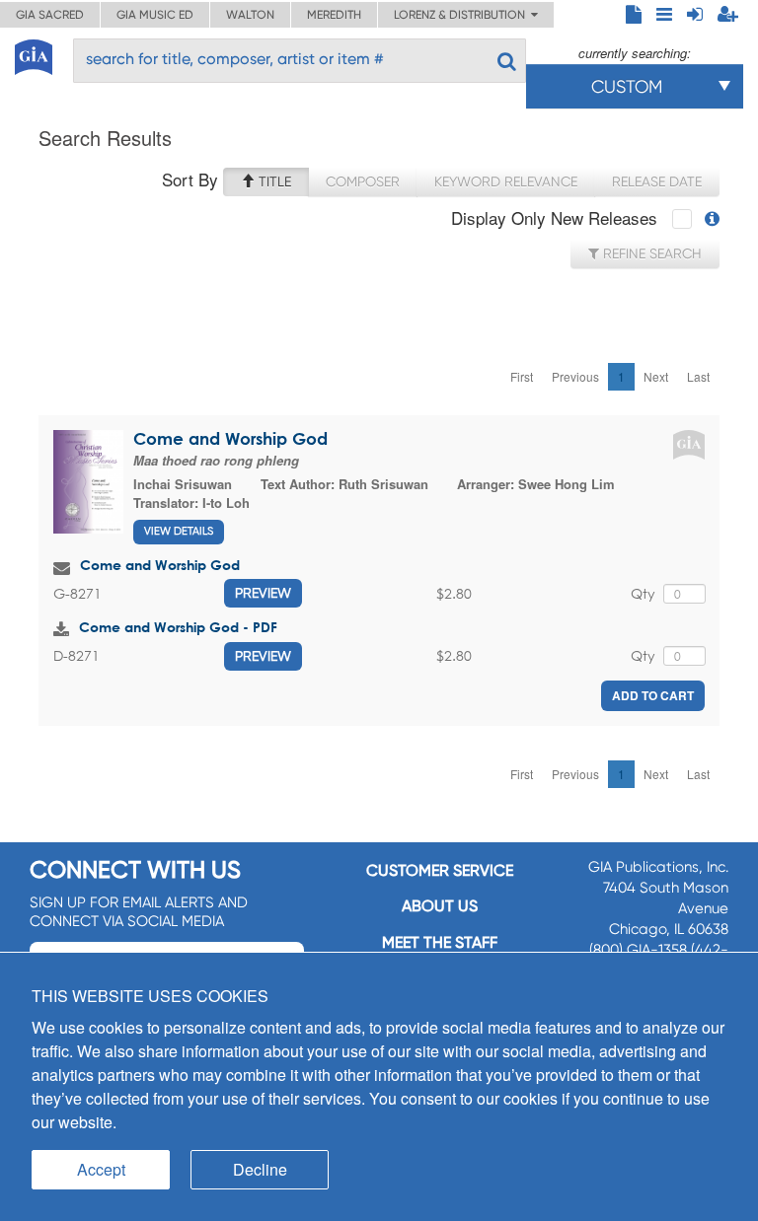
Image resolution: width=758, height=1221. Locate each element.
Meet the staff (439, 942)
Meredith (334, 15)
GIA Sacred (50, 15)
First (521, 376)
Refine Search (650, 253)
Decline (260, 1169)
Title (273, 181)
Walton (250, 15)
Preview (263, 593)
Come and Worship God (230, 438)
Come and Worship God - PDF (178, 626)
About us (440, 906)
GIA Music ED (154, 15)
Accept (101, 1169)
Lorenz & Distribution (462, 15)
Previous (575, 376)
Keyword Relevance (505, 181)
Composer (363, 181)
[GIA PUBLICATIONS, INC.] (33, 53)
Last (698, 376)
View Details (178, 531)
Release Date (657, 181)
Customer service (439, 870)
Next (656, 376)
